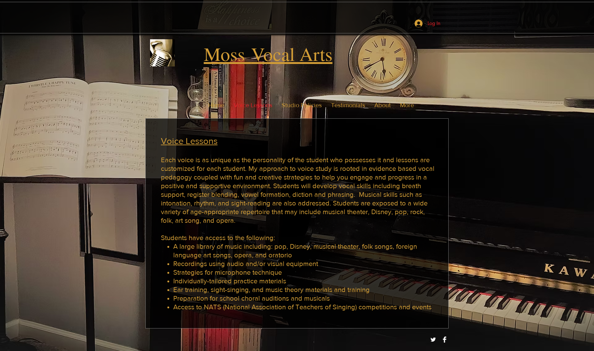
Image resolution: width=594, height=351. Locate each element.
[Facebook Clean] (444, 339)
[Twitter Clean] (433, 339)
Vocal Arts (292, 53)
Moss (227, 53)
